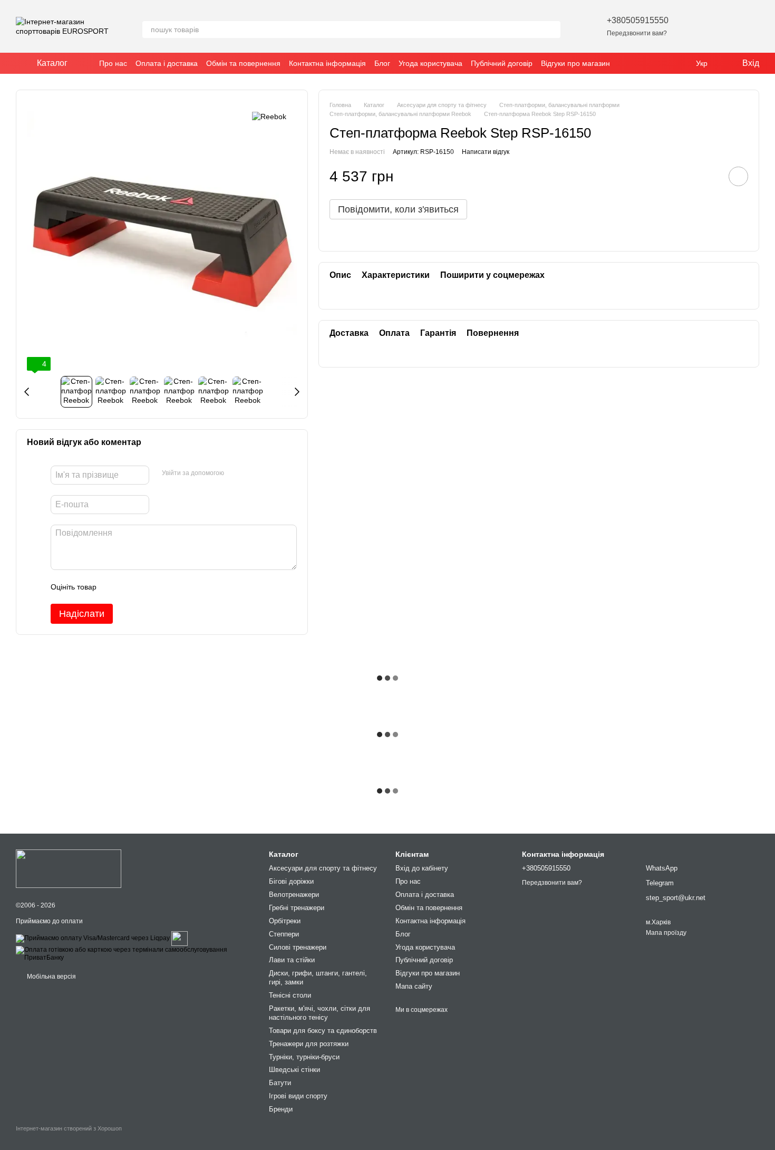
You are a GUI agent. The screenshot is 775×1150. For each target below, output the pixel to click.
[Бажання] (695, 26)
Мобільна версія (50, 976)
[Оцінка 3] (147, 587)
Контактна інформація (327, 63)
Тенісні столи (290, 995)
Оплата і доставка (166, 63)
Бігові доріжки (291, 881)
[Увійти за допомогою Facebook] (235, 473)
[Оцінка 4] (164, 587)
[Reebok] (269, 116)
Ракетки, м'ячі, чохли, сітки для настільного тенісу (319, 1012)
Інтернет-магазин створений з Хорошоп (69, 1128)
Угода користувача (430, 63)
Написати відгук (485, 152)
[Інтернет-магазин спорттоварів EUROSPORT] (68, 868)
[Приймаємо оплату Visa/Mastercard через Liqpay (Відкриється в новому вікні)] (93, 938)
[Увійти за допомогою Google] (252, 473)
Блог (382, 63)
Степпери (284, 934)
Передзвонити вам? (637, 33)
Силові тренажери (297, 947)
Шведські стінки (294, 1070)
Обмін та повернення (243, 63)
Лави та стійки (292, 960)
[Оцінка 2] (130, 587)
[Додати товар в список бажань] (738, 177)
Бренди (281, 1109)
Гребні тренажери (296, 908)
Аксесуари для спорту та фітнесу (323, 868)
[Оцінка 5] (181, 587)
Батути (280, 1083)
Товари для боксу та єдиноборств (323, 1031)
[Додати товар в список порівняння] (708, 176)
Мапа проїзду (666, 932)
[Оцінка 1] (113, 587)
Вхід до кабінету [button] (421, 868)
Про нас (113, 63)
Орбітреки (285, 921)
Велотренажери (294, 894)
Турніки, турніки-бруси (304, 1057)
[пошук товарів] (552, 29)
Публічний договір (501, 63)
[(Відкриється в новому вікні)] (179, 938)
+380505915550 (638, 20)
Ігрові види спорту (298, 1096)
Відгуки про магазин (575, 63)
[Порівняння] (723, 26)
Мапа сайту (413, 986)
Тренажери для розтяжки (308, 1044)
